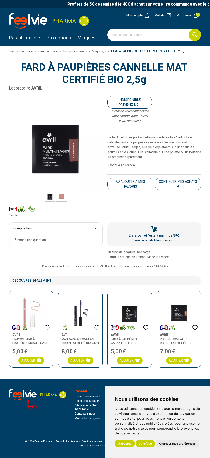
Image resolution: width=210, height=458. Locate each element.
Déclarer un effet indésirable (86, 407)
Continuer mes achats (178, 182)
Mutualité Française (87, 418)
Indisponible (130, 102)
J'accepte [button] (124, 443)
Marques (86, 37)
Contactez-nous (85, 413)
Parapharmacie (24, 37)
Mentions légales (92, 441)
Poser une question (87, 400)
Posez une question (31, 240)
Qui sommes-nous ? (87, 396)
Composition (22, 228)
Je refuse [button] (145, 443)
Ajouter (28, 360)
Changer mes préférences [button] (177, 443)
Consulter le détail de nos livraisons (154, 240)
